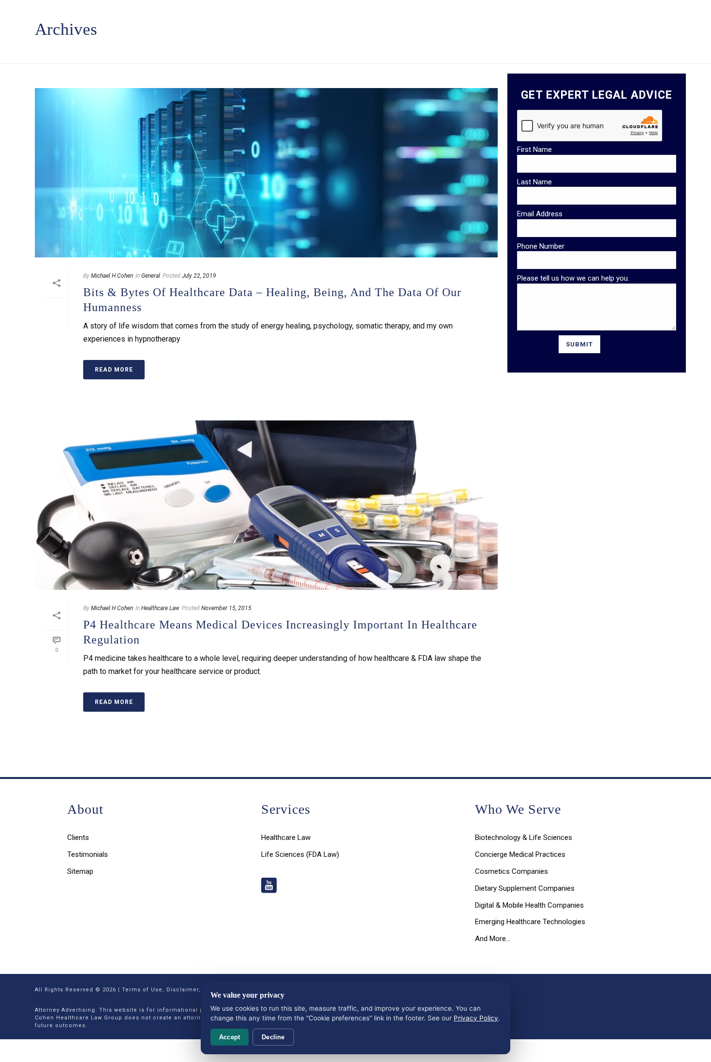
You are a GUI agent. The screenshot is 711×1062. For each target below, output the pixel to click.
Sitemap (80, 871)
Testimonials (378, 24)
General (150, 275)
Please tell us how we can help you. (573, 278)
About (457, 24)
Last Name (534, 182)
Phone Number (540, 246)
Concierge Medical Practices (520, 854)
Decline (273, 1037)
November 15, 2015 (226, 608)
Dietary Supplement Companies (525, 888)
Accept (229, 1037)
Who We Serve (315, 24)
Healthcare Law (160, 608)
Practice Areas (249, 24)
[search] (528, 24)
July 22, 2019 (199, 275)
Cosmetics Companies (511, 871)
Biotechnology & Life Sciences (523, 837)
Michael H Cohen (112, 275)
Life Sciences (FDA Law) (300, 854)
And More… (492, 938)
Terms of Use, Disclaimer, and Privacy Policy (190, 990)
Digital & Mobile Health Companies (529, 905)
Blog (424, 24)
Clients (78, 837)
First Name (534, 149)
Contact (496, 24)
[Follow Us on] (269, 886)
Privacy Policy (476, 1018)
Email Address (540, 213)
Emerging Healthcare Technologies (530, 921)
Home (197, 24)
